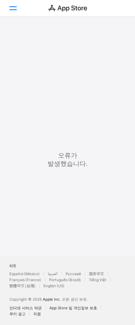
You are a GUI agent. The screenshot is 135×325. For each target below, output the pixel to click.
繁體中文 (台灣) (22, 286)
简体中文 (96, 274)
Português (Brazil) (65, 280)
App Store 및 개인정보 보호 (73, 308)
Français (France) (25, 280)
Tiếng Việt (97, 280)
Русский (73, 274)
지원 (37, 314)
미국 (12, 266)
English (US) (54, 286)
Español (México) (24, 274)
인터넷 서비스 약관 (25, 308)
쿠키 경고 (17, 314)
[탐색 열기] (12, 8)
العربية (53, 274)
